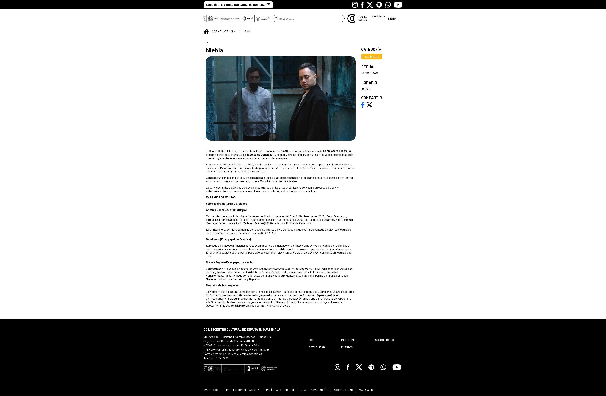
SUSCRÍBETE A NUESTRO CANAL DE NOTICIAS (235, 4)
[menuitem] (322, 340)
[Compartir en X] (369, 104)
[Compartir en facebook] (363, 104)
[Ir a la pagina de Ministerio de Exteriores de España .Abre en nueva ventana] (222, 18)
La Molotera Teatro (335, 151)
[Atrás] (207, 42)
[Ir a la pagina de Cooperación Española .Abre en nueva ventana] (263, 18)
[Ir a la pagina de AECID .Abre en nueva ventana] (248, 18)
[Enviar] (276, 18)
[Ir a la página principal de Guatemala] (366, 18)
